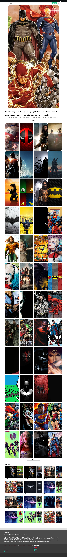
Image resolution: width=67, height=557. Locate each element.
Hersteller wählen (35, 548)
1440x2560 (27, 545)
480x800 (20, 545)
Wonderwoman (33, 120)
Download (54, 3)
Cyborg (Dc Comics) (34, 117)
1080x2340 (10, 545)
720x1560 (24, 545)
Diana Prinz (44, 117)
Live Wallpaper (5, 549)
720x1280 (13, 545)
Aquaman (16, 117)
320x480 (22, 545)
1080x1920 (5, 545)
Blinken (58, 117)
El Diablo (48, 117)
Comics (9, 117)
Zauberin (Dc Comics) (53, 117)
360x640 (29, 545)
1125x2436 (31, 545)
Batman (24, 117)
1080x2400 (8, 545)
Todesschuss (39, 117)
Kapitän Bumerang (28, 117)
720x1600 (17, 545)
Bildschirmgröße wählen (36, 549)
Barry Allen (20, 117)
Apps (4, 551)
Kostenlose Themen (6, 550)
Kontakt (34, 550)
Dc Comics (12, 117)
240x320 (15, 545)
